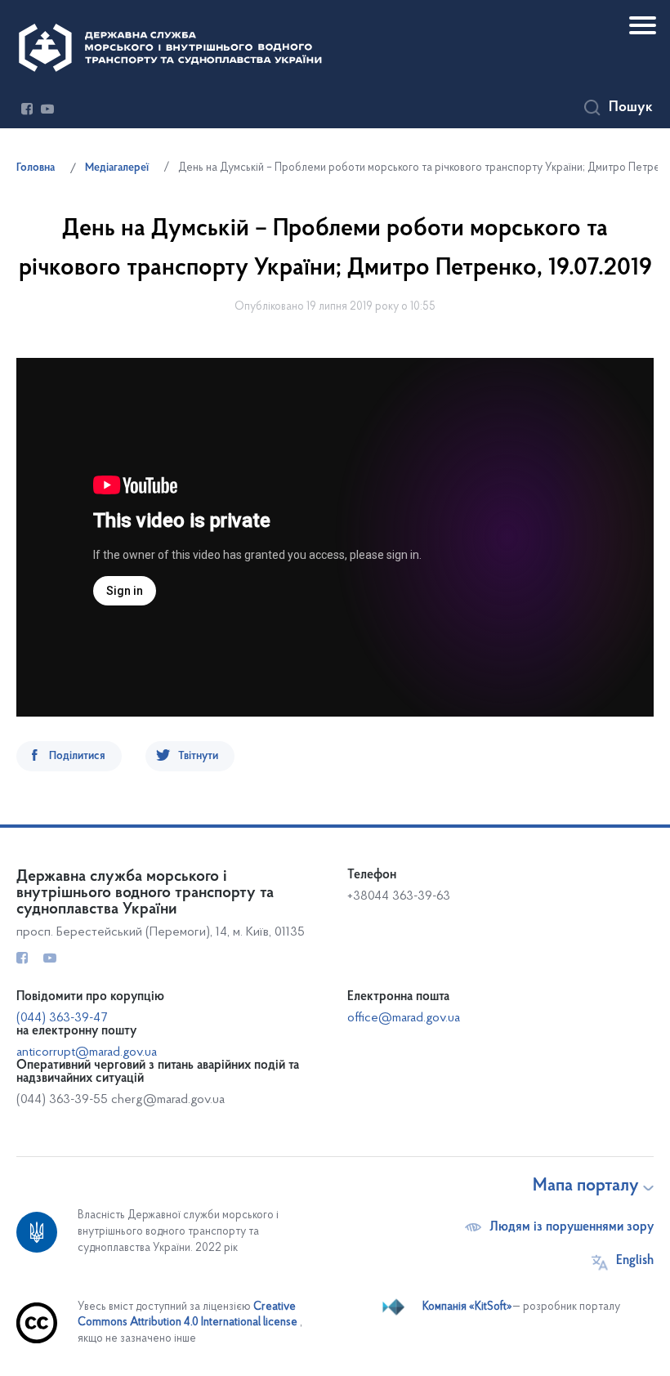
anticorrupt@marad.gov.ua (86, 1052)
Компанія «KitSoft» (467, 1307)
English (635, 1260)
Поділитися (77, 756)
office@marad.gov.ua (403, 1018)
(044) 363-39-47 (61, 1018)
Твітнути (198, 756)
